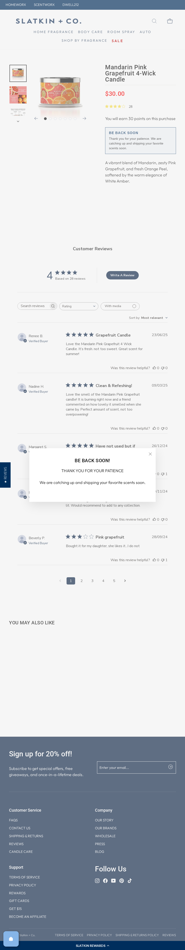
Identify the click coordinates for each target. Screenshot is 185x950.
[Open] (11, 939)
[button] (5, 475)
